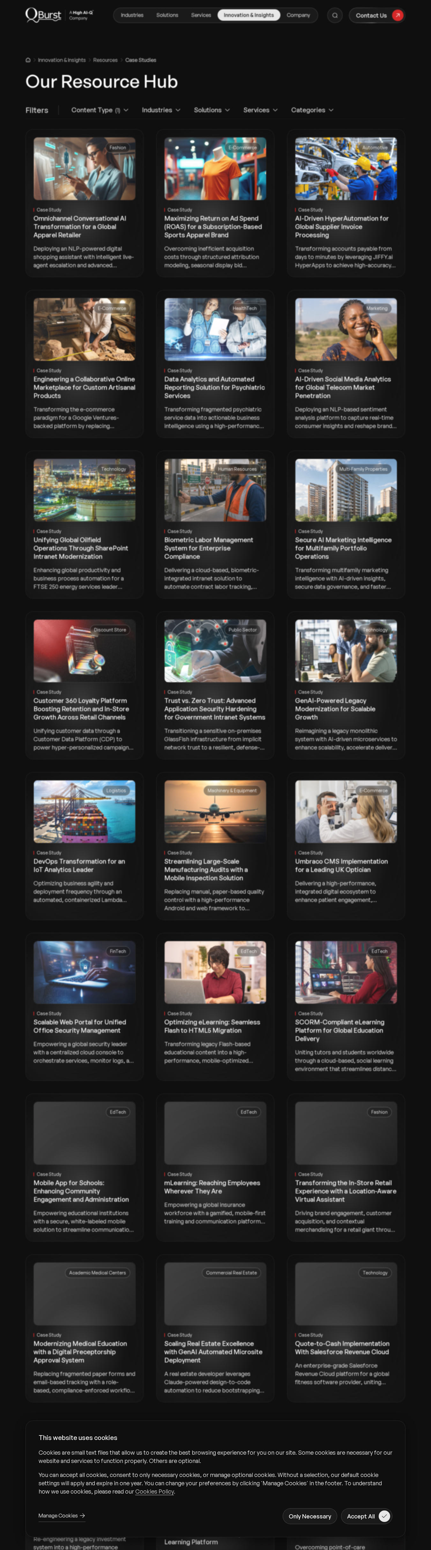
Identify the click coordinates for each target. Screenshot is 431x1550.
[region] (215, 1471)
